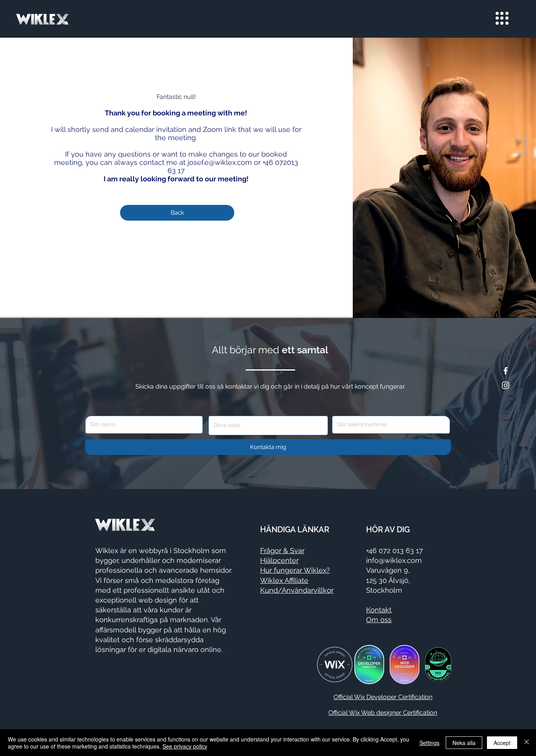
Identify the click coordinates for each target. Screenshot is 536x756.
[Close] (526, 743)
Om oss (379, 619)
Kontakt (379, 610)
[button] (502, 18)
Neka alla (464, 743)
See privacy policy (184, 746)
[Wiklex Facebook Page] (505, 371)
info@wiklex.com (394, 560)
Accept (502, 743)
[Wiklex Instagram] (505, 385)
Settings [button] (429, 743)
